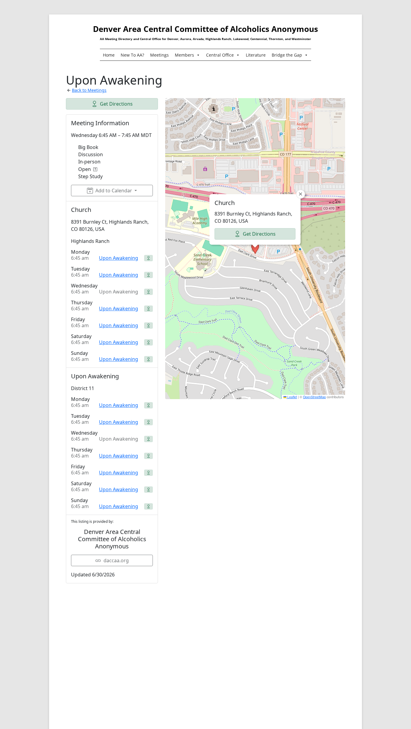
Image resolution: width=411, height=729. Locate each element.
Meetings (159, 55)
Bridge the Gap (287, 55)
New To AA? (132, 55)
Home (109, 55)
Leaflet (291, 397)
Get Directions (116, 104)
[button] (255, 248)
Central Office (220, 55)
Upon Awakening (118, 258)
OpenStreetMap (314, 397)
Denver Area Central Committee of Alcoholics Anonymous (205, 28)
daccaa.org (116, 560)
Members (184, 55)
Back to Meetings (89, 90)
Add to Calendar (113, 190)
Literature (256, 55)
